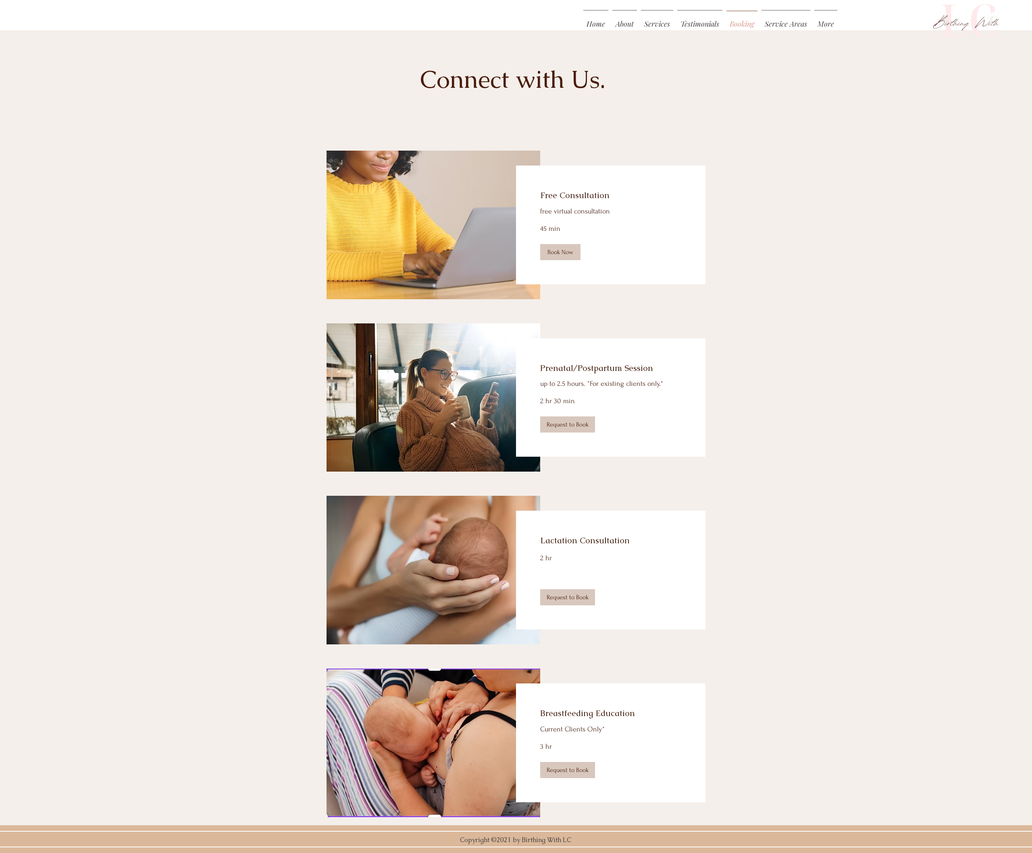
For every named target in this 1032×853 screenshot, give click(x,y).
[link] (610, 195)
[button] (825, 20)
